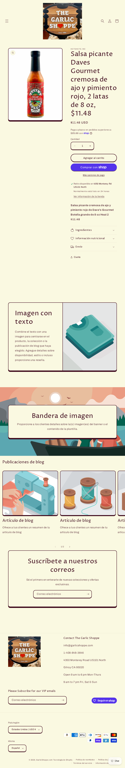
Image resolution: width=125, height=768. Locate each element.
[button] (6, 21)
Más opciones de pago (94, 175)
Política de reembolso (85, 760)
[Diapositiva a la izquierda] (55, 546)
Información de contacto (106, 763)
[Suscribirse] (87, 594)
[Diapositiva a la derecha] (69, 546)
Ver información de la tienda (89, 196)
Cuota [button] (77, 257)
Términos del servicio (82, 763)
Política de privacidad (107, 760)
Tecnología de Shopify (63, 760)
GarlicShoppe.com (44, 760)
